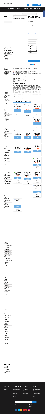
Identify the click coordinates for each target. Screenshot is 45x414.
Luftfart (6, 309)
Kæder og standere (6, 240)
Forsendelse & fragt (16, 392)
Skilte (38, 8)
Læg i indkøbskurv (33, 61)
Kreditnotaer (25, 389)
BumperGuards (8, 315)
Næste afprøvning (6, 59)
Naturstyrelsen (8, 229)
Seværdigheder (8, 305)
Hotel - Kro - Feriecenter (7, 301)
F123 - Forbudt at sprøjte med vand (17, 148)
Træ (6, 333)
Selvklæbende (8, 82)
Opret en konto (38, 0)
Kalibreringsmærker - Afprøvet (8, 65)
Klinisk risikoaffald (6, 351)
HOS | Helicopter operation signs (7, 123)
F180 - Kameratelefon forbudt (17, 134)
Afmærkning (13, 11)
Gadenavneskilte (8, 213)
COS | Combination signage (6, 119)
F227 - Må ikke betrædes (18, 174)
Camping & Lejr (6, 270)
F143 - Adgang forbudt (37, 174)
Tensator (7, 237)
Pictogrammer (7, 265)
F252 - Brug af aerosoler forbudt (37, 188)
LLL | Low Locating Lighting (6, 147)
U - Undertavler (6, 198)
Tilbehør (6, 78)
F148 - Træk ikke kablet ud (27, 175)
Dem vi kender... (6, 56)
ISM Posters (7, 152)
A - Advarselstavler (7, 161)
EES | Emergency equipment (6, 103)
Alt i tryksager (7, 359)
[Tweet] (33, 64)
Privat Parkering (6, 204)
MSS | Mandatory (6, 106)
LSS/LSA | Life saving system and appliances (7, 89)
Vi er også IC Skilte (7, 372)
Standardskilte (8, 223)
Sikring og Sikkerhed (6, 288)
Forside (5, 16)
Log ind (33, 0)
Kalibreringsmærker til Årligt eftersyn (8, 53)
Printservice (7, 357)
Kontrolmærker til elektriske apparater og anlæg (7, 73)
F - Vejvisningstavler (7, 175)
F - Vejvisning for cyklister (7, 178)
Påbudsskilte (7, 20)
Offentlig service (6, 283)
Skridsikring (17, 8)
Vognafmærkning (8, 260)
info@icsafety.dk (36, 397)
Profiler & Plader (6, 85)
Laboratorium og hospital (7, 62)
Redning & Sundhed (6, 303)
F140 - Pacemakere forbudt (27, 108)
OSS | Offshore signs (7, 126)
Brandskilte (7, 30)
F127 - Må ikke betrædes (37, 120)
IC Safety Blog (7, 369)
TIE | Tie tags (7, 150)
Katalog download (6, 367)
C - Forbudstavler (6, 167)
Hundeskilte (7, 217)
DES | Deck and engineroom (6, 135)
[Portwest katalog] (7, 374)
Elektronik (7, 337)
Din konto (25, 383)
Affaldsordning (7, 317)
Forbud (6, 298)
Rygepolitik (7, 294)
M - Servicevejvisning (7, 189)
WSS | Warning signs (6, 113)
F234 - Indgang (37, 146)
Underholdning (8, 307)
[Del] (31, 64)
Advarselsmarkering (8, 253)
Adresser (25, 390)
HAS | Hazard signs (7, 116)
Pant (6, 353)
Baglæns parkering (6, 207)
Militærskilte (7, 233)
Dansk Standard (6, 273)
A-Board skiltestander (6, 45)
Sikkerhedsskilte (10, 8)
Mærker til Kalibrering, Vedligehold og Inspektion (7, 68)
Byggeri (6, 331)
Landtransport (7, 277)
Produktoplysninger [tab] (25, 68)
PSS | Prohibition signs (6, 109)
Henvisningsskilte (8, 28)
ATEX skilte (7, 26)
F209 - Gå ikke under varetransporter (27, 134)
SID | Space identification (6, 129)
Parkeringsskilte (8, 219)
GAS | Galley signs (7, 132)
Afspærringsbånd (8, 245)
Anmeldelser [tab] (34, 68)
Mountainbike (7, 231)
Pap (6, 335)
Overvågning (7, 225)
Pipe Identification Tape (6, 155)
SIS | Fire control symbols (7, 100)
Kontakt (5, 0)
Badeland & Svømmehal (7, 268)
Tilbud (5, 387)
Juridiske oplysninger (17, 386)
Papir (6, 329)
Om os (14, 390)
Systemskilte (7, 227)
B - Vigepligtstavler (7, 164)
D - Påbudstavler (6, 169)
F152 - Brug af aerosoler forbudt (18, 202)
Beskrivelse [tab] (16, 68)
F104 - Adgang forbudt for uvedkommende (37, 161)
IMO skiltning (25, 8)
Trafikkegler (7, 258)
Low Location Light (7, 256)
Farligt (6, 339)
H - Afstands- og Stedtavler (7, 184)
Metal (6, 346)
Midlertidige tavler (7, 201)
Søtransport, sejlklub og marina (7, 291)
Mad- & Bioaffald (6, 327)
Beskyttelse (20, 11)
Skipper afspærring (6, 243)
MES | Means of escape (7, 93)
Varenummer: (31, 19)
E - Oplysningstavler (7, 172)
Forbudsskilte (7, 22)
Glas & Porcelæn (6, 324)
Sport (6, 296)
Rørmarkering (7, 40)
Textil (6, 341)
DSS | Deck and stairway (6, 144)
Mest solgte (6, 390)
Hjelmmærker (7, 38)
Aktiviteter (7, 311)
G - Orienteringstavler (7, 181)
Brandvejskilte (7, 221)
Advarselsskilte (8, 24)
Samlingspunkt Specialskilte (7, 48)
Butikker (14, 396)
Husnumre (7, 215)
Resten (6, 348)
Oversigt (14, 395)
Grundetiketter (8, 76)
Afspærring (6, 11)
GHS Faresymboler (6, 36)
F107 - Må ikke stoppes (37, 107)
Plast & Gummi (6, 344)
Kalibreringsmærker (8, 50)
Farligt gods (7, 34)
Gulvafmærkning (8, 251)
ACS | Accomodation (7, 139)
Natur (6, 319)
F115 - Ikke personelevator (27, 148)
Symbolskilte (7, 42)
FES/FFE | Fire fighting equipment (7, 96)
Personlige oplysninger (27, 386)
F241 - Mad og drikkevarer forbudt (37, 134)
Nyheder (5, 389)
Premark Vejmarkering (6, 263)
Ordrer (24, 387)
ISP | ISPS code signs (6, 142)
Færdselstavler (32, 8)
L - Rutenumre (6, 187)
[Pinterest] (34, 64)
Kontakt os (15, 393)
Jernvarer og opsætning (7, 210)
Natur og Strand (6, 280)
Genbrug (7, 275)
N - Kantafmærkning (7, 192)
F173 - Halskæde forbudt (17, 107)
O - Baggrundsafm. (7, 195)
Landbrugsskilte (8, 32)
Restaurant (7, 285)
